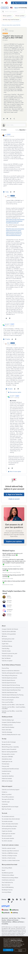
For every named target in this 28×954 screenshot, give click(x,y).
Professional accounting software (10, 877)
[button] (4, 8)
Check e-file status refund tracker (10, 823)
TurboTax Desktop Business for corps (11, 734)
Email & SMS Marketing (7, 887)
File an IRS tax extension (8, 797)
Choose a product (19, 15)
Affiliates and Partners (18, 922)
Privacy (23, 918)
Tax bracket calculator (7, 821)
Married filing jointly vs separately (10, 747)
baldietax (9, 614)
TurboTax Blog (5, 648)
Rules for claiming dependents (9, 751)
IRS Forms (4, 636)
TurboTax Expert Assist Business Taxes (11, 690)
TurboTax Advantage (7, 732)
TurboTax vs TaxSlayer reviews (9, 855)
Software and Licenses (12, 920)
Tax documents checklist (8, 838)
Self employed (6, 557)
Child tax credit (5, 773)
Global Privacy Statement (16, 940)
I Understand (8, 949)
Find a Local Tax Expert (7, 699)
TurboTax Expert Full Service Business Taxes (13, 687)
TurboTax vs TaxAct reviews (8, 858)
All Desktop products (7, 725)
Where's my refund (6, 794)
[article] (14, 163)
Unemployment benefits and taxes (10, 768)
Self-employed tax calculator (9, 828)
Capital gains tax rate (7, 761)
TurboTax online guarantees (9, 634)
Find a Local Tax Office (7, 702)
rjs (5, 134)
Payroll (3, 870)
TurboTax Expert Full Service (9, 682)
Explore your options (14, 541)
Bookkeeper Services (7, 889)
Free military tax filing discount (9, 675)
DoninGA (9, 605)
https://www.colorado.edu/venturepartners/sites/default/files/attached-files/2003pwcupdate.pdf (15, 221)
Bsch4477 (7, 324)
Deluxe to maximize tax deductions (10, 670)
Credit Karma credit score (8, 880)
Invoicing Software (6, 892)
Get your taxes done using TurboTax (11, 25)
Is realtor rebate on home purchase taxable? (13, 581)
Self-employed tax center (8, 638)
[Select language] (11, 7)
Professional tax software (8, 875)
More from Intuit (6, 885)
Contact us (4, 792)
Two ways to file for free (8, 799)
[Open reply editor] (14, 125)
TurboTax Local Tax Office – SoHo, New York (13, 704)
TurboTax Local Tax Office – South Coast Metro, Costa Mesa (14, 707)
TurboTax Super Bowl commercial (10, 850)
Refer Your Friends (6, 809)
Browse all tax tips (6, 744)
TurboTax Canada (6, 651)
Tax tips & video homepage (9, 742)
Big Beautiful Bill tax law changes (10, 806)
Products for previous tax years (9, 653)
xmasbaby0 (9, 609)
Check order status (6, 729)
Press (19, 918)
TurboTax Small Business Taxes (9, 692)
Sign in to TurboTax (15, 494)
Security (4, 920)
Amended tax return (7, 759)
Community (5, 804)
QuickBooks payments (7, 872)
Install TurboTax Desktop (8, 727)
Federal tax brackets (7, 778)
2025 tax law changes (7, 781)
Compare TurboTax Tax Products (10, 629)
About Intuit (5, 918)
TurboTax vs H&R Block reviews (9, 853)
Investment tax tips (6, 771)
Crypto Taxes (5, 643)
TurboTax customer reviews (8, 848)
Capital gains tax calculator (8, 833)
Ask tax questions (7, 15)
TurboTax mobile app (7, 656)
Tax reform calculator (7, 840)
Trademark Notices (6, 922)
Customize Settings (20, 950)
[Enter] (3, 11)
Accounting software (7, 868)
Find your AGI (5, 766)
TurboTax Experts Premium (8, 680)
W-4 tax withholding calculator (9, 826)
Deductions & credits (7, 578)
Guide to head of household (9, 749)
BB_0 (6, 29)
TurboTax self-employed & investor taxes (12, 673)
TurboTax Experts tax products (9, 678)
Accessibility (5, 923)
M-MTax (9, 596)
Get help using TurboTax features (11, 19)
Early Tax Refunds (6, 658)
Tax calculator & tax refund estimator (11, 819)
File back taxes (5, 764)
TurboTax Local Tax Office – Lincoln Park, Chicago (12, 711)
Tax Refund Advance (7, 641)
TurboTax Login (6, 801)
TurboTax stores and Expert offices (10, 697)
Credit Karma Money (7, 646)
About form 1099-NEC (7, 756)
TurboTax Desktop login (8, 720)
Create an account (14, 499)
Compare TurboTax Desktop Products (11, 722)
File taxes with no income (8, 754)
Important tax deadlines (8, 776)
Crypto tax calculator (7, 831)
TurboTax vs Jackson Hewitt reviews (11, 860)
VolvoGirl (9, 600)
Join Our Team (12, 918)
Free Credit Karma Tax (7, 882)
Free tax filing (5, 668)
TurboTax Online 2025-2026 (9, 631)
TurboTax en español (7, 660)
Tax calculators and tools (8, 816)
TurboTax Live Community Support (10, 789)
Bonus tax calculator (7, 836)
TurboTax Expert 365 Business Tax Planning (12, 695)
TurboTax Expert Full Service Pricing (11, 685)
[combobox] (13, 11)
